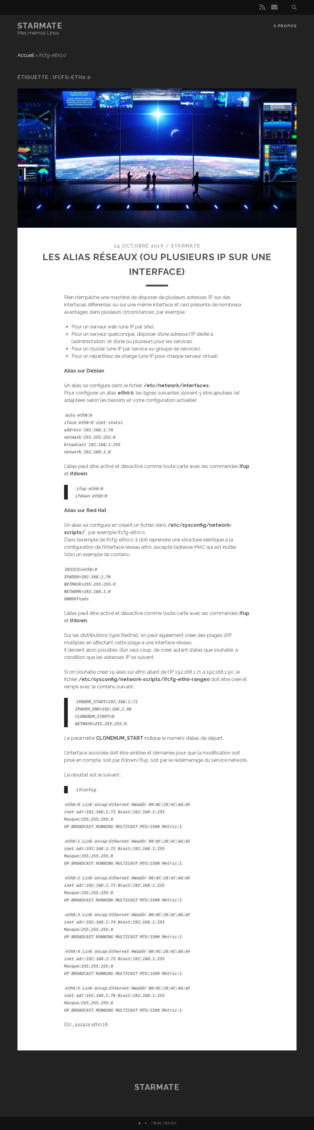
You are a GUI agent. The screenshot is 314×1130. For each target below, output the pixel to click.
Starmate (39, 25)
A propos (285, 26)
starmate (185, 246)
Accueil (25, 55)
